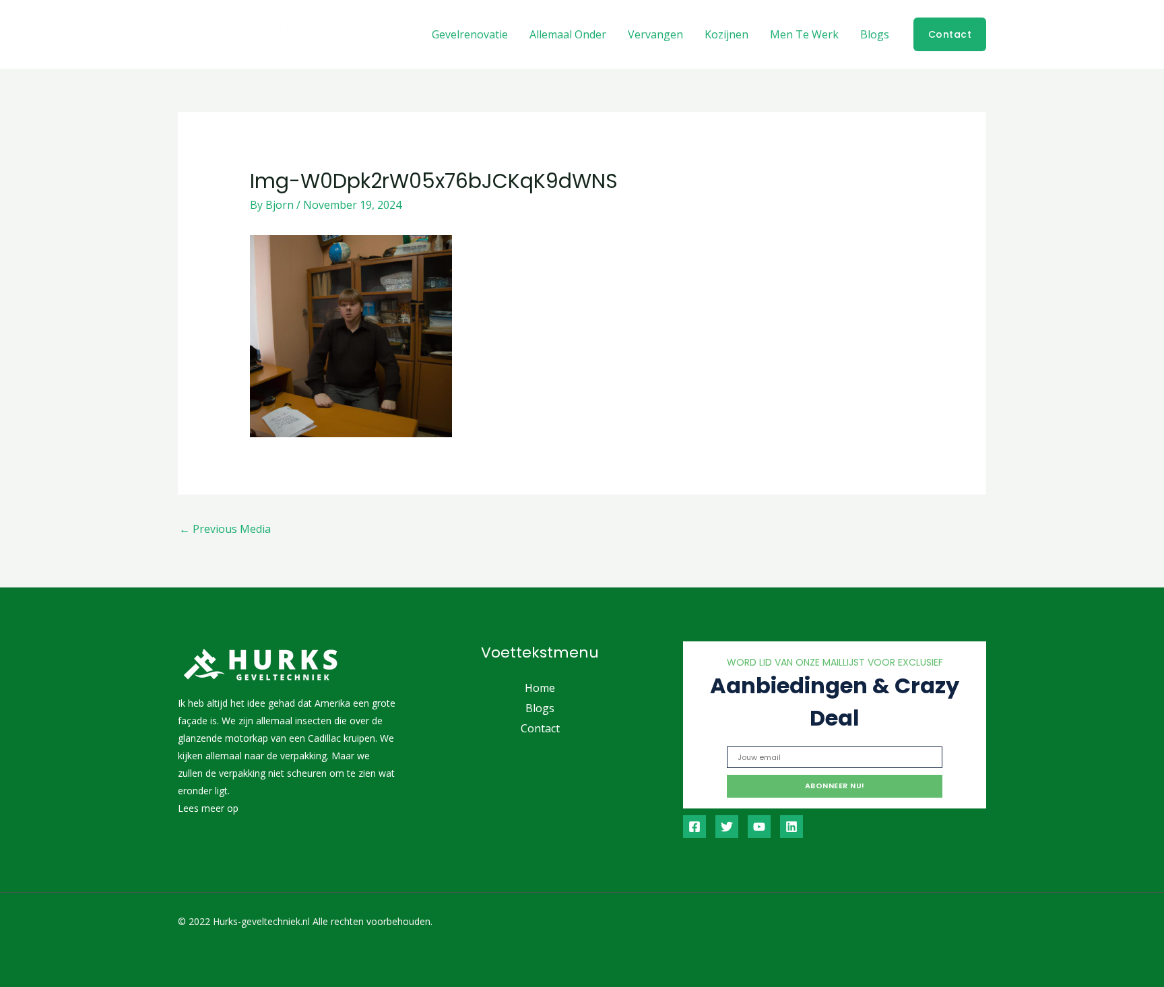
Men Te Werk (804, 34)
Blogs (874, 34)
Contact (540, 728)
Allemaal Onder (567, 34)
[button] (950, 34)
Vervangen (655, 34)
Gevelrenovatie (470, 34)
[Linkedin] (791, 826)
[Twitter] (726, 826)
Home (540, 687)
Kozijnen (726, 34)
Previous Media (225, 528)
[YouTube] (759, 826)
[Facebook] (694, 826)
